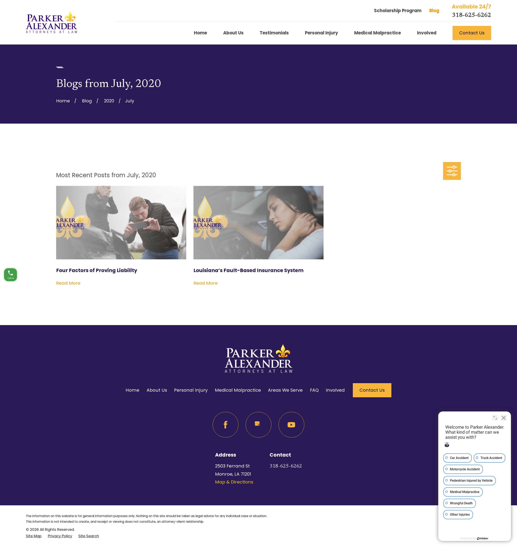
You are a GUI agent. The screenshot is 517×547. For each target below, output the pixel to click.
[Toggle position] (495, 417)
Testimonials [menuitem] (274, 33)
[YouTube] (291, 425)
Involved (335, 390)
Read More (68, 283)
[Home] (51, 22)
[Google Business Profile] (258, 425)
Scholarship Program (397, 10)
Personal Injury (191, 390)
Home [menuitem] (200, 33)
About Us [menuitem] (233, 33)
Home (132, 390)
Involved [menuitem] (426, 33)
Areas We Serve (285, 390)
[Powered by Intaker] (483, 538)
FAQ (314, 390)
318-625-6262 (471, 15)
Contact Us (471, 33)
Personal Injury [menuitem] (321, 33)
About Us (157, 390)
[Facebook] (225, 425)
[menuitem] (34, 536)
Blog (434, 10)
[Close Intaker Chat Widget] (503, 417)
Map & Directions (234, 482)
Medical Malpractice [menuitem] (377, 33)
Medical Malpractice (238, 390)
